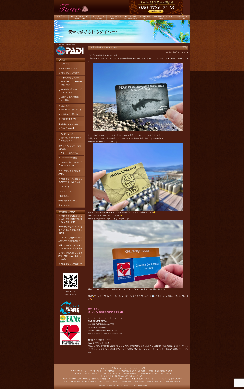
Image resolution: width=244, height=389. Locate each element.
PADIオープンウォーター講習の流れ (102, 371)
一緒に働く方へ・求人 (67, 201)
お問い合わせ (63, 196)
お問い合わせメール (103, 330)
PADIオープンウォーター (68, 78)
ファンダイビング (65, 134)
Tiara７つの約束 (67, 128)
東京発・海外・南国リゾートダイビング (140, 379)
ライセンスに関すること (71, 109)
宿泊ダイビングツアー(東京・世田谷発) (76, 379)
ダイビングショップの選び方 (70, 264)
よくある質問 (63, 106)
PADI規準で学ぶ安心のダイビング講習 (132, 371)
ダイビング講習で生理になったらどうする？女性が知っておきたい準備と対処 (70, 219)
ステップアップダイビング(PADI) (170, 379)
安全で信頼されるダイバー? (104, 47)
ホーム (58, 44)
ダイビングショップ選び (68, 73)
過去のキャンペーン (66, 205)
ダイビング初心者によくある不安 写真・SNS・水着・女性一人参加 (71, 256)
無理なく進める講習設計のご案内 (160, 371)
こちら (159, 296)
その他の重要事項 (68, 119)
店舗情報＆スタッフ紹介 (68, 124)
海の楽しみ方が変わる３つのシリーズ (128, 376)
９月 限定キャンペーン (67, 68)
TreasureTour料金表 (69, 158)
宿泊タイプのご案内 (69, 153)
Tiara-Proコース (64, 191)
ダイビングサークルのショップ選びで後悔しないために (83, 381)
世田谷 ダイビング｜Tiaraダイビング (123, 385)
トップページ (63, 64)
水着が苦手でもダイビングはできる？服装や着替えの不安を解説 (70, 230)
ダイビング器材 (64, 187)
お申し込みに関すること (71, 114)
